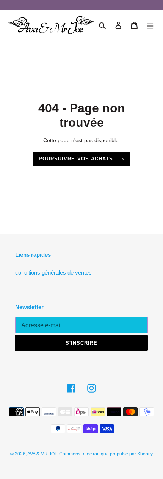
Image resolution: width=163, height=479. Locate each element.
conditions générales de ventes (53, 272)
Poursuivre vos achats (76, 159)
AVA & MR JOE (42, 454)
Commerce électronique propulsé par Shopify (106, 454)
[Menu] (150, 25)
